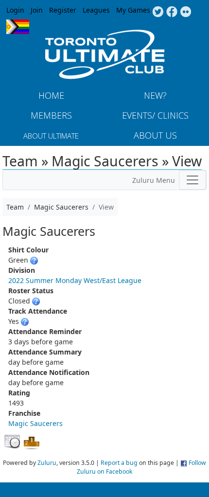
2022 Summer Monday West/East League (74, 280)
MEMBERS (51, 115)
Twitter (157, 12)
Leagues (96, 10)
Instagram (185, 12)
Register (62, 10)
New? (155, 95)
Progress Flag (17, 26)
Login (15, 10)
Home (51, 95)
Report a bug (119, 463)
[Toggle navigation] (192, 180)
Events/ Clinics (155, 115)
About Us (155, 135)
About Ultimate (51, 136)
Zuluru (46, 463)
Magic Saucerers (35, 423)
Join (37, 10)
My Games (133, 10)
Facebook (171, 12)
